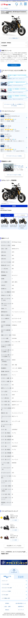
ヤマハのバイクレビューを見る (14, 156)
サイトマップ (21, 609)
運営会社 (7, 609)
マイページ (21, 5)
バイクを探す (14, 520)
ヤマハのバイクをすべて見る (14, 174)
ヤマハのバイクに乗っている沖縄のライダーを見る (14, 105)
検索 (16, 5)
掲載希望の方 (21, 606)
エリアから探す (5, 594)
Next (26, 167)
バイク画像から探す (6, 598)
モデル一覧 (7, 215)
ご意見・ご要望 (7, 606)
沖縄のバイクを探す (7, 577)
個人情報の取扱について (21, 603)
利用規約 (7, 603)
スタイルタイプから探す (7, 587)
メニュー (25, 5)
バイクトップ (4, 580)
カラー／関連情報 (21, 215)
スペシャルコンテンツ (20, 577)
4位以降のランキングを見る (14, 545)
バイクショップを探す (6, 591)
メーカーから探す (5, 584)
